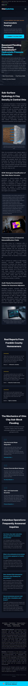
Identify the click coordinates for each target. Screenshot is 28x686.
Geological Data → (8, 457)
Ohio (8, 9)
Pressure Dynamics (21, 623)
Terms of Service (16, 625)
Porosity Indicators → (9, 479)
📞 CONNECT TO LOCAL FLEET (14, 36)
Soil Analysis (4, 623)
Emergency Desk (15, 624)
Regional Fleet (7, 624)
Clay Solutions (12, 623)
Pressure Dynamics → (9, 504)
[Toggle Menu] (25, 9)
